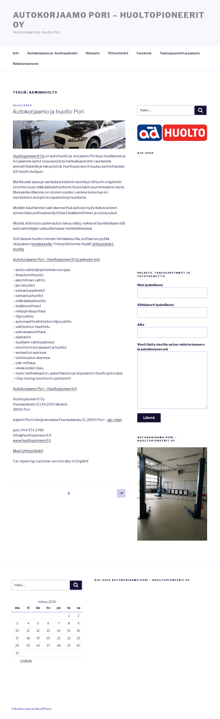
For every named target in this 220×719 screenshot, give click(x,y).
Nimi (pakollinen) (150, 285)
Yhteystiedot (118, 53)
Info (16, 53)
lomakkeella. (42, 244)
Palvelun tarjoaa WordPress (32, 709)
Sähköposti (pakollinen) (155, 305)
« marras (26, 660)
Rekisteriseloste (25, 64)
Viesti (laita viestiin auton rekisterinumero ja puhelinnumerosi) (171, 347)
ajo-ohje (114, 420)
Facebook (144, 53)
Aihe (140, 324)
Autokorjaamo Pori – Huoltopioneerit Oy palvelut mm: (56, 259)
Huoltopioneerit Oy (28, 156)
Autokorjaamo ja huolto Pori (48, 111)
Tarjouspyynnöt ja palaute (180, 53)
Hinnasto (93, 53)
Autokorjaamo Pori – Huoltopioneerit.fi (45, 389)
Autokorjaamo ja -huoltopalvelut (52, 53)
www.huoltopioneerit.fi (32, 440)
